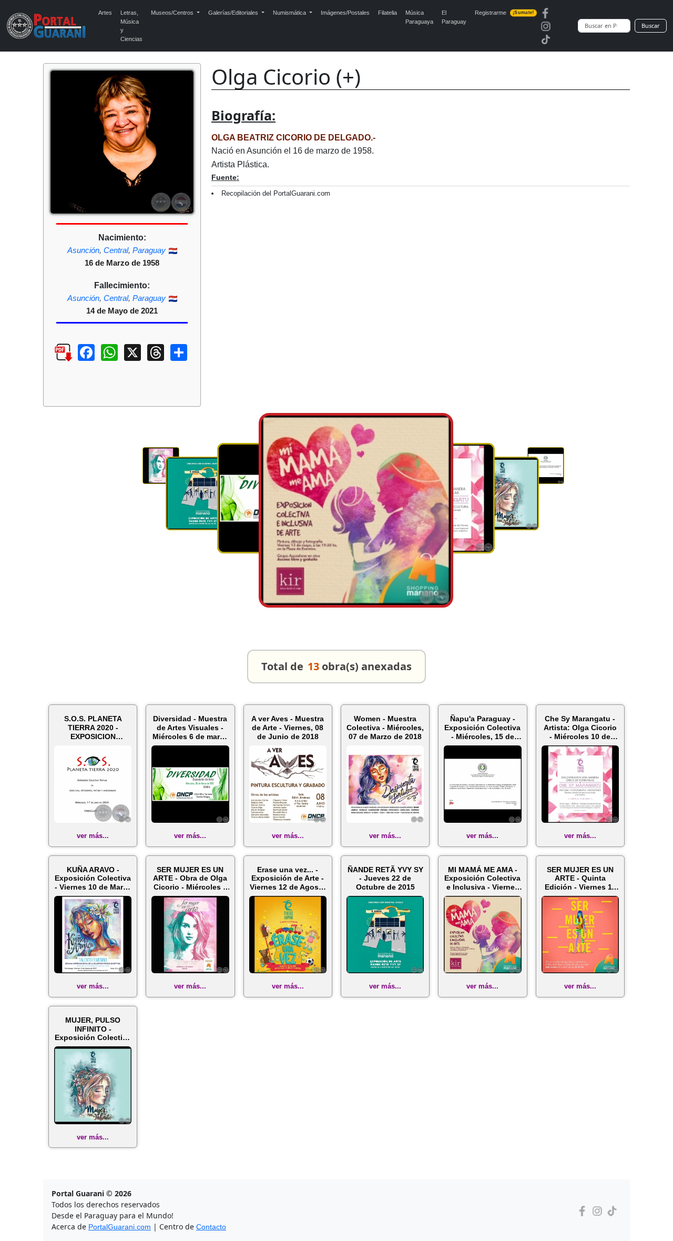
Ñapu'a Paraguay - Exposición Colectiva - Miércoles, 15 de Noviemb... (482, 727)
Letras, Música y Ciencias (131, 25)
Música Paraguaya (419, 17)
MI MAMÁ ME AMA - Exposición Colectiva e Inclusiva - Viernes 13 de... (482, 878)
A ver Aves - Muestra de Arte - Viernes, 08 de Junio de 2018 (287, 727)
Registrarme (504, 12)
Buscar (650, 25)
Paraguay (149, 250)
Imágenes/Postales (345, 12)
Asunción (83, 250)
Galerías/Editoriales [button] (234, 12)
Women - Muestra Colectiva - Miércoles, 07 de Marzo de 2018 (385, 727)
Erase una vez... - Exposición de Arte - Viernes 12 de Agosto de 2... (288, 878)
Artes (105, 12)
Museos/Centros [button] (173, 12)
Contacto (211, 1227)
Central (116, 250)
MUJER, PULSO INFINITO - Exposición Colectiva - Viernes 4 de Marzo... (93, 1029)
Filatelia (387, 12)
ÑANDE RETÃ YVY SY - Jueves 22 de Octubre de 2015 (385, 878)
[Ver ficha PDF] (54, 360)
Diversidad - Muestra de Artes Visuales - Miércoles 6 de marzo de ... (190, 727)
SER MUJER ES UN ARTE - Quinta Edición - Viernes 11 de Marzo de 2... (580, 878)
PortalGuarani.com (119, 1227)
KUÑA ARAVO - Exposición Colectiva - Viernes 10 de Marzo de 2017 (93, 878)
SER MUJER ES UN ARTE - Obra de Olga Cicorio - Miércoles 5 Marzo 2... (190, 878)
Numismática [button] (290, 12)
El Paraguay (454, 17)
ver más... (93, 836)
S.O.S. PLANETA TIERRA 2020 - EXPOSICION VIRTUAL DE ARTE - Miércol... (93, 727)
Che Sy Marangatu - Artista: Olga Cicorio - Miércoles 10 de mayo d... (580, 727)
